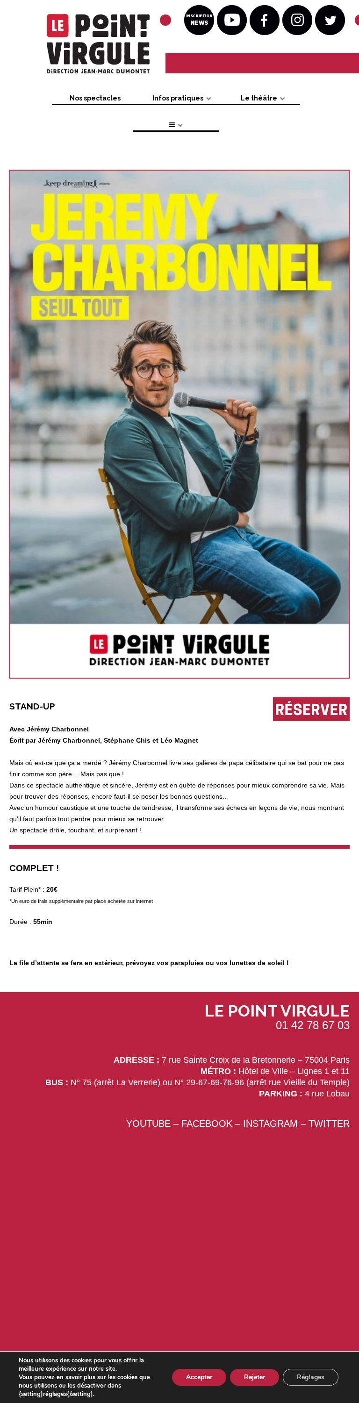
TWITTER (329, 1123)
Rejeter (254, 1377)
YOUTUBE (148, 1123)
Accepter (199, 1377)
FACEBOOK (206, 1123)
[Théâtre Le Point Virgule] (82, 46)
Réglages (310, 1377)
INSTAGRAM (270, 1123)
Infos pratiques (177, 98)
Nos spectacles (95, 98)
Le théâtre (259, 98)
